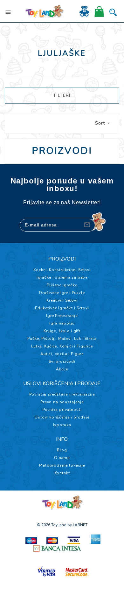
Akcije (62, 369)
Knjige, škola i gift (62, 330)
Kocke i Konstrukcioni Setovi (62, 269)
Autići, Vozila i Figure (62, 353)
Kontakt (62, 473)
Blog (62, 450)
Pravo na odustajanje (62, 401)
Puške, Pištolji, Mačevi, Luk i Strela (61, 338)
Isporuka (62, 424)
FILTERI (62, 95)
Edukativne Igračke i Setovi (62, 308)
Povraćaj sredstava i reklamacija (62, 394)
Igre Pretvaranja (62, 315)
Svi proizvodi (62, 361)
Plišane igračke (62, 285)
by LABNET (77, 524)
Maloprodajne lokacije (62, 465)
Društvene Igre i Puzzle (62, 292)
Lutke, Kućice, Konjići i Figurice (62, 346)
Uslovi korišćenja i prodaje (62, 417)
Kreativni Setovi (61, 300)
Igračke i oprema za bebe (62, 277)
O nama (62, 457)
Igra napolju (61, 323)
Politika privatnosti (62, 409)
